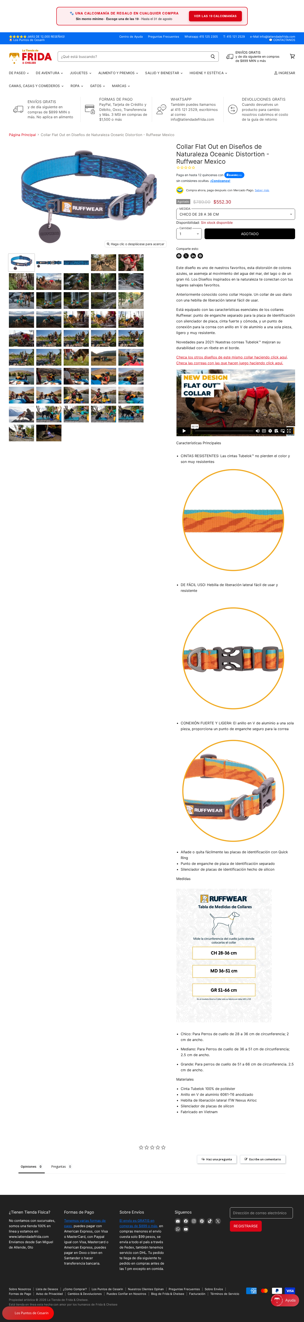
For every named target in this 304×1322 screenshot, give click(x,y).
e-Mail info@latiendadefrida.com (272, 36)
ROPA (76, 86)
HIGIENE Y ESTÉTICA (207, 73)
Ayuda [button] (290, 1300)
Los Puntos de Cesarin (107, 1289)
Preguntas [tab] (58, 1166)
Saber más (262, 190)
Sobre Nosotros (20, 1289)
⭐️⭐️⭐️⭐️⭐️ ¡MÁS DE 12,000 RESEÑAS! (37, 36)
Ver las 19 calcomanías (215, 16)
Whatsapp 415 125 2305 (201, 36)
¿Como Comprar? (75, 1289)
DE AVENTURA (48, 73)
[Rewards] (28, 1313)
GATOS (96, 86)
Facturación (197, 1294)
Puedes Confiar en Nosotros (126, 1294)
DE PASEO (17, 73)
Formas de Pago (20, 1294)
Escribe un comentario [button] (265, 1159)
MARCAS (119, 86)
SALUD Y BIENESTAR (162, 73)
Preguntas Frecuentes (163, 36)
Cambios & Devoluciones (85, 1294)
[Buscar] (213, 56)
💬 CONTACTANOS (282, 40)
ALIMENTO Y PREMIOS (117, 73)
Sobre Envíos (214, 1289)
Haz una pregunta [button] (219, 1159)
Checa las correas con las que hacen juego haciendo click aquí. (229, 363)
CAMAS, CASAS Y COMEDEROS (35, 86)
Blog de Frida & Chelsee (167, 1294)
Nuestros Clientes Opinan (146, 1289)
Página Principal (22, 135)
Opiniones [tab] (28, 1166)
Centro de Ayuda (131, 36)
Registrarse (246, 1226)
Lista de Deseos (47, 1289)
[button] (285, 1300)
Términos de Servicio (224, 1294)
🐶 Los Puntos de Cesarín (27, 40)
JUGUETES (79, 73)
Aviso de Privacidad (49, 1294)
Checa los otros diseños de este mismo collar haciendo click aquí (231, 357)
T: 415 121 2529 (234, 36)
